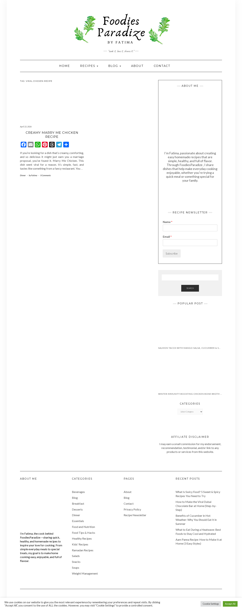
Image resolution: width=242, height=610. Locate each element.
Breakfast (78, 503)
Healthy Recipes (82, 538)
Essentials (78, 521)
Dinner (23, 175)
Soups (75, 567)
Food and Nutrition (83, 526)
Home (64, 66)
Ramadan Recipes (82, 550)
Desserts (77, 509)
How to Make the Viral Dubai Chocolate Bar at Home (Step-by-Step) (196, 506)
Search (190, 288)
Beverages (78, 491)
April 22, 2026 (26, 126)
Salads (76, 555)
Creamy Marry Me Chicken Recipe (52, 135)
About (137, 66)
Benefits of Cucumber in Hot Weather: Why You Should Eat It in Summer (196, 519)
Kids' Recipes (80, 544)
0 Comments (45, 175)
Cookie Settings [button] (211, 603)
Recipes (88, 66)
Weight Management (85, 573)
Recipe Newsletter (135, 515)
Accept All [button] (230, 603)
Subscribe (172, 253)
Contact (162, 66)
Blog (113, 66)
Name (167, 221)
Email (167, 236)
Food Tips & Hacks (83, 532)
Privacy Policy (132, 509)
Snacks (76, 561)
